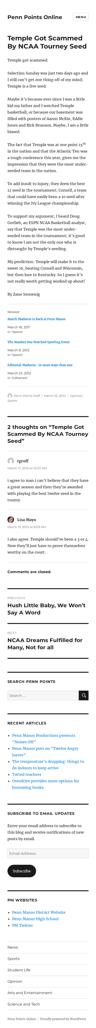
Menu (81, 17)
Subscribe (22, 871)
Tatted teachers (26, 774)
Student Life (19, 970)
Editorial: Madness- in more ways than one (39, 365)
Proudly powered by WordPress (63, 1019)
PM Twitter (22, 925)
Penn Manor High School (35, 919)
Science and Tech (23, 1004)
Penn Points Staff (27, 396)
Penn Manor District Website (38, 912)
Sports (12, 400)
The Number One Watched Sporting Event (38, 342)
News (12, 947)
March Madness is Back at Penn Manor (36, 319)
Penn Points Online (34, 17)
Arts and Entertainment (29, 993)
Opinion (76, 396)
